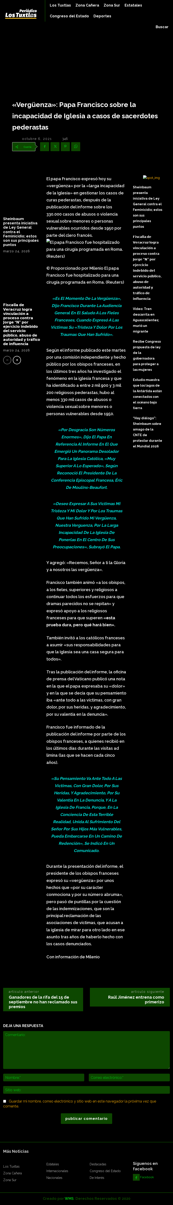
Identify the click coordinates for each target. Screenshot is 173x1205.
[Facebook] (44, 146)
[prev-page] (7, 360)
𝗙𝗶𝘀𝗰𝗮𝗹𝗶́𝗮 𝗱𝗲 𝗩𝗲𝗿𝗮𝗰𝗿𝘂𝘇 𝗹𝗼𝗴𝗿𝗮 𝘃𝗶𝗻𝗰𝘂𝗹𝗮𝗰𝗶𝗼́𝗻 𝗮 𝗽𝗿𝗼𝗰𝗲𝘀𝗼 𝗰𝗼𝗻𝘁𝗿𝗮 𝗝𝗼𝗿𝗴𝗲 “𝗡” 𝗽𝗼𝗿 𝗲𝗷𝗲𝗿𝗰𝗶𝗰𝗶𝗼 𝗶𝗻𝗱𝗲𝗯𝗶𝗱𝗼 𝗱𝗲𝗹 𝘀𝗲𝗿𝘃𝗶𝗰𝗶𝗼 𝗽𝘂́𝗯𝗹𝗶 (21, 324)
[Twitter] (54, 146)
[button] (162, 27)
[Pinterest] (65, 146)
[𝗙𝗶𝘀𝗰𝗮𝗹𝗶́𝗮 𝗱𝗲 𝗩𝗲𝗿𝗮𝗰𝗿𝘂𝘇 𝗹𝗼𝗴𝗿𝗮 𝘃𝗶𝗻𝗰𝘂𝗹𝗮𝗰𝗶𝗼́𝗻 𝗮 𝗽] (21, 279)
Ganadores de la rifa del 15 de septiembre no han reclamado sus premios (43, 1002)
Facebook (147, 1177)
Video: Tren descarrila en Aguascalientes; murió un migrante (146, 320)
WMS (69, 1198)
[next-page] (17, 360)
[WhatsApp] (75, 146)
